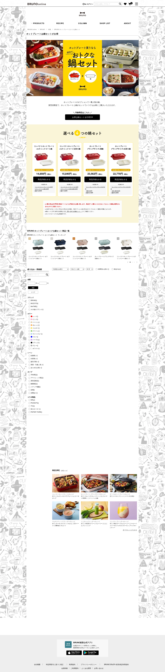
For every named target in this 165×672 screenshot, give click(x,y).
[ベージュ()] (30, 322)
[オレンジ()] (30, 325)
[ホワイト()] (30, 348)
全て (53, 496)
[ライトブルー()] (30, 334)
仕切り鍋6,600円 (116, 191)
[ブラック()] (30, 342)
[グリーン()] (30, 331)
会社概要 (37, 664)
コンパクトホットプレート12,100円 (44, 187)
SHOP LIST (105, 23)
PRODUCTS (38, 23)
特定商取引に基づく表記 (54, 664)
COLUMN (82, 23)
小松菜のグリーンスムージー (93, 523)
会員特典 (64, 668)
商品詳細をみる (44, 179)
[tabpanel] (38, 248)
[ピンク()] (30, 319)
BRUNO (42, 29)
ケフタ (115, 496)
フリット (121, 496)
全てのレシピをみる (130, 530)
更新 (33, 288)
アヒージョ (70, 496)
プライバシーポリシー (89, 664)
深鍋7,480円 (89, 191)
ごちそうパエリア (61, 496)
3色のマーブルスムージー (121, 523)
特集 (49, 29)
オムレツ (63, 525)
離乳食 (58, 525)
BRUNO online (32, 29)
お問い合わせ (98, 668)
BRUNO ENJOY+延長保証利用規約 (116, 664)
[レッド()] (30, 316)
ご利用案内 (74, 668)
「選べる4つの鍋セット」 (73, 211)
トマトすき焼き (129, 496)
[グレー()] (30, 345)
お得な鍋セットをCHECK (82, 117)
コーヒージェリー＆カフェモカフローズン (123, 524)
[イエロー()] (30, 328)
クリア (33, 292)
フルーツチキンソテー (91, 496)
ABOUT (127, 23)
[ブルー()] (30, 337)
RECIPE (60, 23)
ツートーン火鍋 (93, 498)
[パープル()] (30, 339)
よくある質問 (86, 668)
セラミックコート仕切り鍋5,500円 (69, 189)
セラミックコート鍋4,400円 (42, 189)
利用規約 (72, 664)
